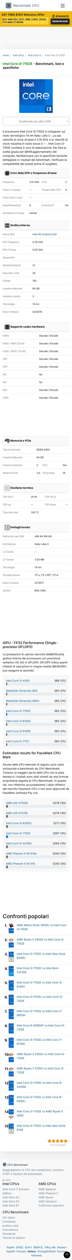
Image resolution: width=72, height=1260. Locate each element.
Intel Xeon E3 (11, 1197)
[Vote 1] (50, 1141)
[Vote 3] (58, 1141)
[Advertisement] (36, 37)
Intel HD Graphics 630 (44, 234)
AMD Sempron (48, 1201)
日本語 (19, 1247)
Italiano (31, 1251)
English (10, 1247)
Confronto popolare (51, 1205)
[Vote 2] (54, 1141)
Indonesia (36, 1255)
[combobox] (36, 121)
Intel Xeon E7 (11, 1205)
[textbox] (36, 121)
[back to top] (67, 1255)
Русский (62, 1251)
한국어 (28, 1247)
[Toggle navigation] (63, 5)
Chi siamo (9, 1217)
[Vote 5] (66, 1141)
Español (10, 1251)
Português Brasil (46, 1251)
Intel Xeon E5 (11, 1201)
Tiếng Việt (50, 1247)
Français (21, 1251)
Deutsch (61, 1247)
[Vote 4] (62, 1141)
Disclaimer (9, 1233)
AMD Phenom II (48, 1193)
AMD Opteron (47, 1189)
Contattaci (9, 1221)
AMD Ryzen (46, 1197)
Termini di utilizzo (14, 1237)
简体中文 (38, 1247)
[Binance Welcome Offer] (60, 16)
